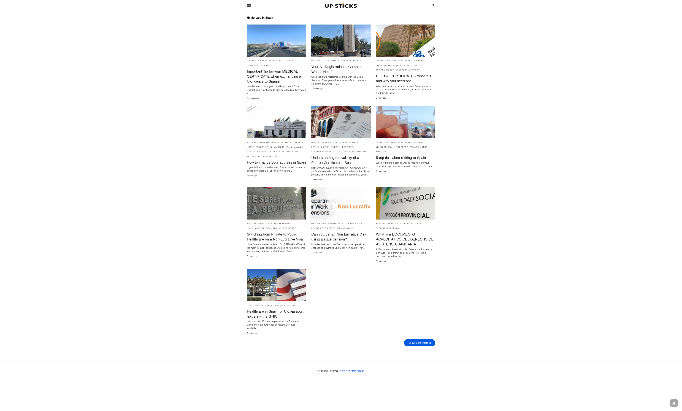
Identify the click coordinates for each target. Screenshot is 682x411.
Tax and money (385, 70)
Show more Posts (418, 342)
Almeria (265, 142)
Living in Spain (385, 65)
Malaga (298, 147)
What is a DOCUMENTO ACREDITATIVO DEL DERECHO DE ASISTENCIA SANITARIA (405, 239)
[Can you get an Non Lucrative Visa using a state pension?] (340, 203)
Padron (400, 65)
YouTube (381, 152)
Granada (298, 142)
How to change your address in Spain (276, 162)
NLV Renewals (282, 224)
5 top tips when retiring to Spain (401, 158)
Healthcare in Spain (281, 61)
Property (413, 65)
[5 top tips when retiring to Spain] (405, 122)
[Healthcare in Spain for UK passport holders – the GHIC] (276, 285)
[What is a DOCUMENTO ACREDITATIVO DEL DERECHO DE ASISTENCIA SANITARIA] (405, 203)
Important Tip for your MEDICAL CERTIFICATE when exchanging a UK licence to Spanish (274, 76)
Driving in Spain (257, 61)
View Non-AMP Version (352, 370)
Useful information (408, 70)
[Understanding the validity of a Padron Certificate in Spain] (340, 122)
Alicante (252, 142)
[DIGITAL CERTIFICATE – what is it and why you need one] (405, 41)
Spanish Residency (258, 65)
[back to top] (674, 403)
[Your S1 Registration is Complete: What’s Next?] (340, 41)
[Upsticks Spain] (341, 5)
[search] (433, 5)
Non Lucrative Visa (259, 228)
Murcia (251, 152)
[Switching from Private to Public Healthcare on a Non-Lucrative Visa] (276, 203)
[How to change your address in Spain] (276, 122)
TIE (249, 156)
